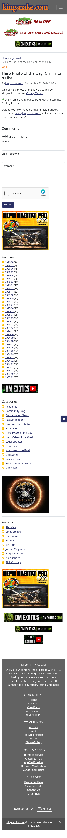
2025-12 (9, 288)
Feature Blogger (15, 419)
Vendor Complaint (33, 770)
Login (5, 66)
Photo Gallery (34, 742)
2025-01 (9, 324)
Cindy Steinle (13, 531)
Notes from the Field (18, 450)
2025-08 (9, 301)
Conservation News (17, 415)
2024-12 (9, 327)
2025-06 (9, 308)
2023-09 (9, 377)
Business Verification (33, 766)
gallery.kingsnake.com (27, 113)
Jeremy (10, 540)
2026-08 (9, 262)
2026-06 (9, 268)
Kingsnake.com (16, 822)
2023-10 (9, 373)
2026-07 (9, 265)
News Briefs (13, 446)
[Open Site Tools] (64, 419)
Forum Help (34, 793)
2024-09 (9, 337)
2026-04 (9, 275)
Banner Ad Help (33, 782)
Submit (8, 204)
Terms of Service (33, 755)
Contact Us (33, 790)
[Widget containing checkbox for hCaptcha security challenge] (25, 193)
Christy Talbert (34, 93)
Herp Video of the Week (20, 437)
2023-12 (9, 367)
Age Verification (33, 762)
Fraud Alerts (13, 428)
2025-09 (9, 298)
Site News (11, 468)
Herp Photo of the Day (19, 433)
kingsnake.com (14, 83)
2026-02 (9, 281)
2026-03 (9, 278)
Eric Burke (12, 536)
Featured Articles (33, 735)
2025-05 (9, 311)
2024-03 (9, 357)
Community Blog (15, 411)
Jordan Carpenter (16, 549)
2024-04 (9, 354)
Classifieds (33, 707)
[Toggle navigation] (60, 7)
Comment (8, 166)
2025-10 (9, 295)
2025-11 (9, 291)
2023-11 (9, 370)
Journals (17, 58)
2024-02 (9, 360)
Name (5, 141)
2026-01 (9, 285)
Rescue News (13, 459)
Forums (33, 738)
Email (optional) (11, 153)
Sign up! (46, 808)
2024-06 (9, 347)
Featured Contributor (18, 424)
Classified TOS (33, 758)
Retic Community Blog (19, 463)
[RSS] (3, 406)
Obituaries (12, 454)
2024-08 (9, 340)
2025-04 (9, 314)
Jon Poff (10, 545)
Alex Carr (11, 527)
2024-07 (9, 344)
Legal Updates (14, 441)
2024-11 (9, 331)
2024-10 (9, 334)
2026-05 (9, 272)
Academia (11, 406)
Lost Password (33, 711)
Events (33, 731)
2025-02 (9, 321)
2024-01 (9, 363)
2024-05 (9, 350)
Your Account (33, 714)
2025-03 (9, 317)
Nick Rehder (13, 558)
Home (5, 58)
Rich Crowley (13, 562)
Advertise (33, 703)
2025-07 (9, 304)
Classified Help (33, 786)
